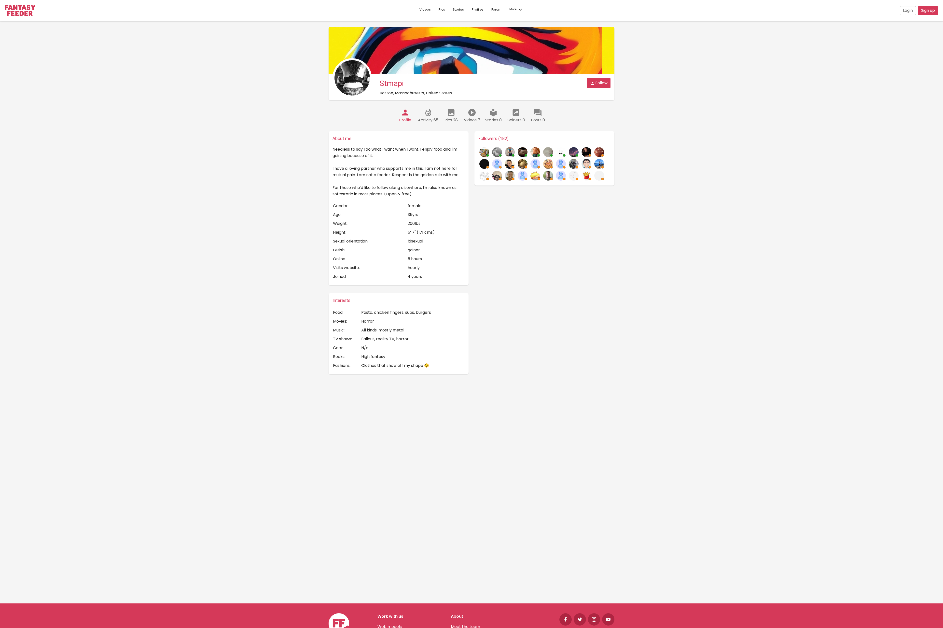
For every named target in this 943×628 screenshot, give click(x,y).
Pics (442, 9)
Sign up (928, 10)
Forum (496, 9)
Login (908, 10)
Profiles (478, 9)
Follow (601, 83)
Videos (425, 9)
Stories (458, 9)
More (513, 9)
